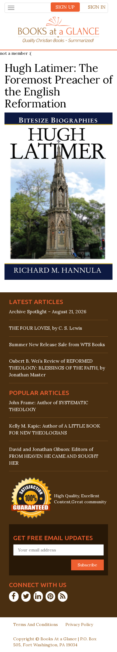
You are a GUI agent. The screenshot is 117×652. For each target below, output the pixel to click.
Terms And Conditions (35, 624)
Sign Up (65, 7)
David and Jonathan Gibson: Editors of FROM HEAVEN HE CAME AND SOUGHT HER (53, 456)
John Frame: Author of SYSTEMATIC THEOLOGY (48, 406)
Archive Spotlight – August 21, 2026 (47, 311)
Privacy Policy (79, 624)
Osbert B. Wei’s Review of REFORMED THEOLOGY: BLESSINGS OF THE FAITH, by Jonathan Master (57, 368)
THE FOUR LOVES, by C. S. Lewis (45, 328)
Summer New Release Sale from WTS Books (57, 344)
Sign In (97, 7)
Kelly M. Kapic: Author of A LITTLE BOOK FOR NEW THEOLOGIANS (54, 429)
